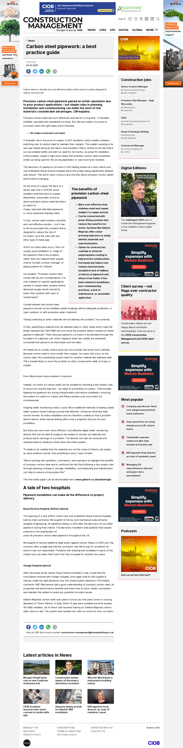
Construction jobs (136, 80)
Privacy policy (32, 734)
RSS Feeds (29, 731)
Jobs (102, 29)
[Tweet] (35, 71)
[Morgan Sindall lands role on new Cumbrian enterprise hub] (36, 667)
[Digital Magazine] (141, 19)
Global (137, 29)
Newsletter (30, 727)
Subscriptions (66, 727)
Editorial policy (67, 734)
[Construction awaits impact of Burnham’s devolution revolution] (68, 667)
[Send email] (54, 71)
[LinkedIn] (152, 19)
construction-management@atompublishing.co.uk (87, 632)
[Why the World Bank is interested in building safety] (100, 667)
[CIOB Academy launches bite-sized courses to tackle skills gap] (36, 696)
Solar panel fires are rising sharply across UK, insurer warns (140, 425)
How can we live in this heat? (136, 575)
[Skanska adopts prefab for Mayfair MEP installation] (68, 696)
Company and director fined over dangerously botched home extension (141, 410)
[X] (146, 19)
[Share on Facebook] (28, 71)
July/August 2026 (135, 220)
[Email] (136, 19)
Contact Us (98, 731)
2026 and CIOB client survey (137, 338)
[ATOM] (57, 743)
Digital (124, 29)
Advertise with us (102, 727)
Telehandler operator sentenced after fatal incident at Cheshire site (139, 441)
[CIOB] (126, 743)
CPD (112, 29)
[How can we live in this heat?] (139, 554)
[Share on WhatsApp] (48, 71)
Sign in (122, 18)
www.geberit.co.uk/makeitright (93, 479)
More (150, 29)
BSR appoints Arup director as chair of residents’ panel (141, 454)
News (92, 29)
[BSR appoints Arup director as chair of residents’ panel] (100, 696)
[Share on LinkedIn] (41, 71)
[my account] (130, 19)
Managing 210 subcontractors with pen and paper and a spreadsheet (139, 470)
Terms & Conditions (69, 731)
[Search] (158, 19)
